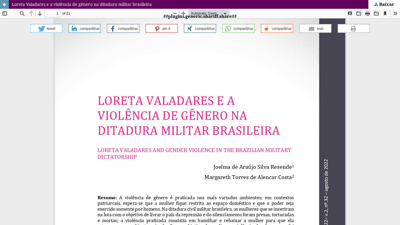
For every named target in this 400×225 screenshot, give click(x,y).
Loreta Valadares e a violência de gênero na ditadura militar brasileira (82, 4)
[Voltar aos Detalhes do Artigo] (4, 4)
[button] (46, 28)
